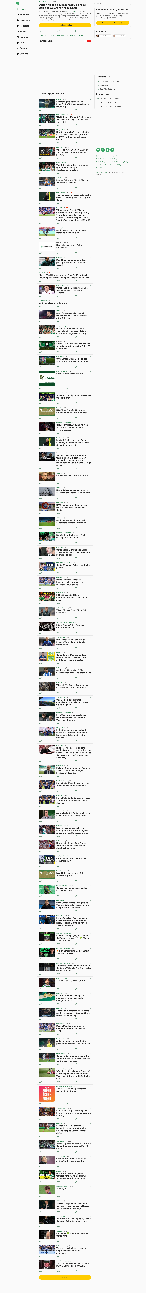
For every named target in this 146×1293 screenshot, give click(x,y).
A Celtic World (60, 393)
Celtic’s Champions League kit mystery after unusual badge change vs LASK (70, 998)
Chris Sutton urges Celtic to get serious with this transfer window (72, 360)
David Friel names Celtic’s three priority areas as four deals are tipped (71, 262)
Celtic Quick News (61, 978)
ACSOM (58, 1171)
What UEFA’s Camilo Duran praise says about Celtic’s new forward (72, 686)
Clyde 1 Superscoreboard (64, 1086)
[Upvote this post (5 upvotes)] (40, 158)
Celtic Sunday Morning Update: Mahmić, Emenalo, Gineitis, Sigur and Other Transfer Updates (72, 657)
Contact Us (99, 168)
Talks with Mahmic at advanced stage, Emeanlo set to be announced (71, 1250)
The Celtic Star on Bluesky (110, 99)
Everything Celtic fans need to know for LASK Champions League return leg (72, 104)
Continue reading (65, 25)
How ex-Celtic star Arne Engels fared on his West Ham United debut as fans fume (71, 845)
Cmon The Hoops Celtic (63, 422)
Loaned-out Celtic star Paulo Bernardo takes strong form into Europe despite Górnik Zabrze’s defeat (71, 1129)
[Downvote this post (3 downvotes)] (58, 281)
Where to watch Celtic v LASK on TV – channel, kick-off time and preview (72, 152)
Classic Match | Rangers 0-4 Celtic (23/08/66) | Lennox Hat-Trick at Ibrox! (73, 1280)
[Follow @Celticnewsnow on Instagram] (112, 150)
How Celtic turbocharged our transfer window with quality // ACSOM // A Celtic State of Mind (71, 1176)
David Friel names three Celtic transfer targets (70, 874)
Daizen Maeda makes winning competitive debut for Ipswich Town (71, 1028)
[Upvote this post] (58, 31)
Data (121, 156)
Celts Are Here (60, 114)
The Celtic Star (43, 2)
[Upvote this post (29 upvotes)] (40, 468)
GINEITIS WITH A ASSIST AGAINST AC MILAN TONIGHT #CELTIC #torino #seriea (73, 427)
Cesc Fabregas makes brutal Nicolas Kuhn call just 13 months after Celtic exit (71, 315)
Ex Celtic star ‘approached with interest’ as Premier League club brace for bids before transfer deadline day (71, 734)
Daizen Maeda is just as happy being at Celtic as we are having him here (62, 6)
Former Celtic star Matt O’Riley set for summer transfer (72, 181)
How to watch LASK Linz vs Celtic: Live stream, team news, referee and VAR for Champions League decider (72, 136)
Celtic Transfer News (102, 159)
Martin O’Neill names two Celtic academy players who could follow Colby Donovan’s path (73, 442)
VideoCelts (59, 408)
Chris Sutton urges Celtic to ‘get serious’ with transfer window (71, 1159)
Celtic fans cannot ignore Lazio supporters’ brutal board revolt (71, 521)
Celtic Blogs (113, 159)
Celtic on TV (60, 147)
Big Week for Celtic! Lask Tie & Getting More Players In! (70, 536)
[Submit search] (128, 4)
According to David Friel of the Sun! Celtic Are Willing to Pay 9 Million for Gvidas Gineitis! (73, 968)
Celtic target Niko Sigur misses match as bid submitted (71, 231)
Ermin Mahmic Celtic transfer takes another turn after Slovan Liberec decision (73, 800)
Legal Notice (100, 165)
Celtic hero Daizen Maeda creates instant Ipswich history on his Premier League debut (72, 582)
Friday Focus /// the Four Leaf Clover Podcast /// (70, 626)
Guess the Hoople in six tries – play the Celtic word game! (61, 35)
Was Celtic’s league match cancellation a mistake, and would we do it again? (72, 702)
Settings (119, 165)
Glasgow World (61, 130)
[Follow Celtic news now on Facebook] (107, 150)
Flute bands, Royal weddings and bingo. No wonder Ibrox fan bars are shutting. (73, 1113)
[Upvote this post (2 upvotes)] (40, 223)
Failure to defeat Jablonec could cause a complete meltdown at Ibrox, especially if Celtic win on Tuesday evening (71, 922)
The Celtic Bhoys (61, 326)
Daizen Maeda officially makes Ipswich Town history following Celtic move (71, 642)
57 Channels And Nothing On (53, 303)
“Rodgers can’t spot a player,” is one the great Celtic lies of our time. (73, 1219)
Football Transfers (61, 885)
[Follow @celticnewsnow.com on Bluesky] (98, 150)
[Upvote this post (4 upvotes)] (40, 663)
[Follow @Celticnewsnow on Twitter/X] (103, 150)
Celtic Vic (59, 1231)
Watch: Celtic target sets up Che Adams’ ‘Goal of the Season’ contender (72, 290)
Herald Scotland (61, 162)
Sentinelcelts (43, 300)
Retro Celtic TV (113, 162)
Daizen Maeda (120, 35)
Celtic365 (59, 473)
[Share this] (40, 31)
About (107, 156)
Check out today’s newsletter (113, 23)
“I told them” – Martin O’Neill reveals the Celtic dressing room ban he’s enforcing (73, 119)
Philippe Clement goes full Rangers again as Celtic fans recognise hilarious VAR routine (73, 770)
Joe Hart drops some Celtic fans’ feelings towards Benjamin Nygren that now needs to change (72, 1206)
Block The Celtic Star (108, 89)
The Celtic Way (60, 637)
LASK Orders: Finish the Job (69, 373)
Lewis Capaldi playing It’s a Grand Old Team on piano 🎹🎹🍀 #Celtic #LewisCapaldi (72, 938)
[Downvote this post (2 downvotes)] (58, 558)
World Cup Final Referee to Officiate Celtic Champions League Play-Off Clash (73, 1146)
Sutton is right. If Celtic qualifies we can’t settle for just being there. (73, 814)
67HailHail (59, 257)
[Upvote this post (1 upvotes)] (40, 543)
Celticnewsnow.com (102, 172)
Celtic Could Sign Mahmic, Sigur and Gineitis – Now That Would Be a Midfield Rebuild (73, 552)
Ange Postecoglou (73, 11)
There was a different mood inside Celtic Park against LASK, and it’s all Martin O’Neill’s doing (73, 1013)
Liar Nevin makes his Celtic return (72, 475)
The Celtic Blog (60, 697)
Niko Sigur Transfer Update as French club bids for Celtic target (72, 411)
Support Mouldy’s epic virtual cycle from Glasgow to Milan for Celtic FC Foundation (73, 346)
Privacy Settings (110, 165)
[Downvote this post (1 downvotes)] (58, 253)
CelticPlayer (60, 1276)
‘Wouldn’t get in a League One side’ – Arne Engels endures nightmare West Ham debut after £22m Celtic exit (73, 1075)
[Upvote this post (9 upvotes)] (40, 253)
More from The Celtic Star (109, 81)
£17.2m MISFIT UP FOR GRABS (71, 981)
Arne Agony (62, 1188)
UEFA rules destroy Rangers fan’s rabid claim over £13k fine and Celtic (72, 507)
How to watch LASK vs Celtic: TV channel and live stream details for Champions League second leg (72, 331)
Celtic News (99, 156)
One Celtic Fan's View (63, 562)
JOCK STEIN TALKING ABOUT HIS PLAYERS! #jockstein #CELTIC (72, 1264)
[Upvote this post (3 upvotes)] (40, 483)
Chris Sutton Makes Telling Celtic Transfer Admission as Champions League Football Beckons (72, 905)
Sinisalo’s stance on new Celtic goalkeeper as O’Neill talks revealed (73, 1042)
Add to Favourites (106, 85)
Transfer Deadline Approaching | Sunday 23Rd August (71, 1090)
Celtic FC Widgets (101, 162)
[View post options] (90, 99)
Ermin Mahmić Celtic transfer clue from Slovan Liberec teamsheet (72, 784)
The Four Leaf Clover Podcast (65, 622)
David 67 (58, 652)
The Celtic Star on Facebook (110, 106)
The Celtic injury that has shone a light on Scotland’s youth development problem (72, 167)
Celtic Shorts (60, 178)
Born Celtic (59, 99)
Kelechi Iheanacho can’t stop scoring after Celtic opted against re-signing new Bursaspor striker (72, 830)
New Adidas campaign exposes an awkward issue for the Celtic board (73, 491)
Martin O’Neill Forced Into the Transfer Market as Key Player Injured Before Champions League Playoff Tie (64, 276)
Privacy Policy (124, 162)
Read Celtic (59, 208)
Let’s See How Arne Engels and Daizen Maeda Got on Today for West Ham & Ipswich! (71, 717)
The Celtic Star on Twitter (109, 102)
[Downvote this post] (76, 31)
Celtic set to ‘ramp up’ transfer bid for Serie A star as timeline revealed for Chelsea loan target (73, 1058)
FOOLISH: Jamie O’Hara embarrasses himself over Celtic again (71, 597)
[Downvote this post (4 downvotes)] (58, 468)
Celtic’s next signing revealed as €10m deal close (71, 889)
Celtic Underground (62, 371)
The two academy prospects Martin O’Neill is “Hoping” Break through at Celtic (73, 197)
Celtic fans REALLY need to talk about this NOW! (71, 859)
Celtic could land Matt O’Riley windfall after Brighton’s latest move (73, 671)
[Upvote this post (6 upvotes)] (40, 352)
